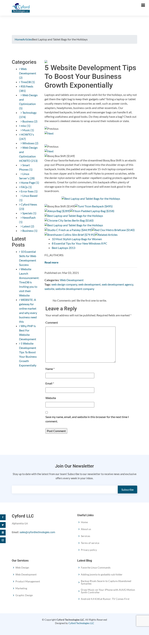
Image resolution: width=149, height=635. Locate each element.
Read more (52, 262)
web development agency (117, 284)
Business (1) (29, 230)
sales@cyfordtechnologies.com (37, 532)
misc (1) (25, 125)
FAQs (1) (26, 187)
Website (50, 398)
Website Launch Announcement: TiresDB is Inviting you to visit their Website (29, 282)
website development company (74, 288)
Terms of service (90, 543)
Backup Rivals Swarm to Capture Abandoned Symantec (106, 582)
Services (85, 536)
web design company (64, 284)
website (49, 288)
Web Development (72, 280)
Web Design (22, 567)
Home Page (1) (29, 182)
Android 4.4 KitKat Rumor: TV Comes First (105, 599)
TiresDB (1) (27, 82)
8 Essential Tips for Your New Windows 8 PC (79, 243)
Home (18, 39)
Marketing (21, 588)
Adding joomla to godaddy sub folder (101, 574)
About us (86, 529)
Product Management (27, 581)
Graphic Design (24, 595)
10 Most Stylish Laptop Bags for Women (77, 239)
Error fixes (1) (29, 191)
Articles (27, 39)
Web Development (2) (27, 73)
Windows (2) (30, 143)
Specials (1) (29, 213)
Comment (51, 322)
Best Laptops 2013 (63, 247)
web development (89, 284)
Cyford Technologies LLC (81, 623)
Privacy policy (89, 550)
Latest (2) (28, 226)
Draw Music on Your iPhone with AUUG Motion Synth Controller (108, 591)
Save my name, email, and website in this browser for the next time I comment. (87, 419)
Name (50, 368)
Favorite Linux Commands (95, 567)
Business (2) (29, 121)
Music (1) (28, 130)
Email (49, 383)
